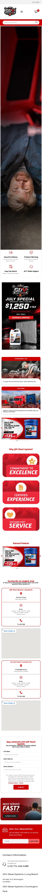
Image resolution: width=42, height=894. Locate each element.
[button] (1, 427)
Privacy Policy (13, 783)
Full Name (7, 751)
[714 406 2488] (21, 620)
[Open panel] (21, 12)
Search (36, 22)
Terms (21, 783)
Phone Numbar (8, 766)
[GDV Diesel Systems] (10, 11)
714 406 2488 (21, 624)
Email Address (8, 759)
